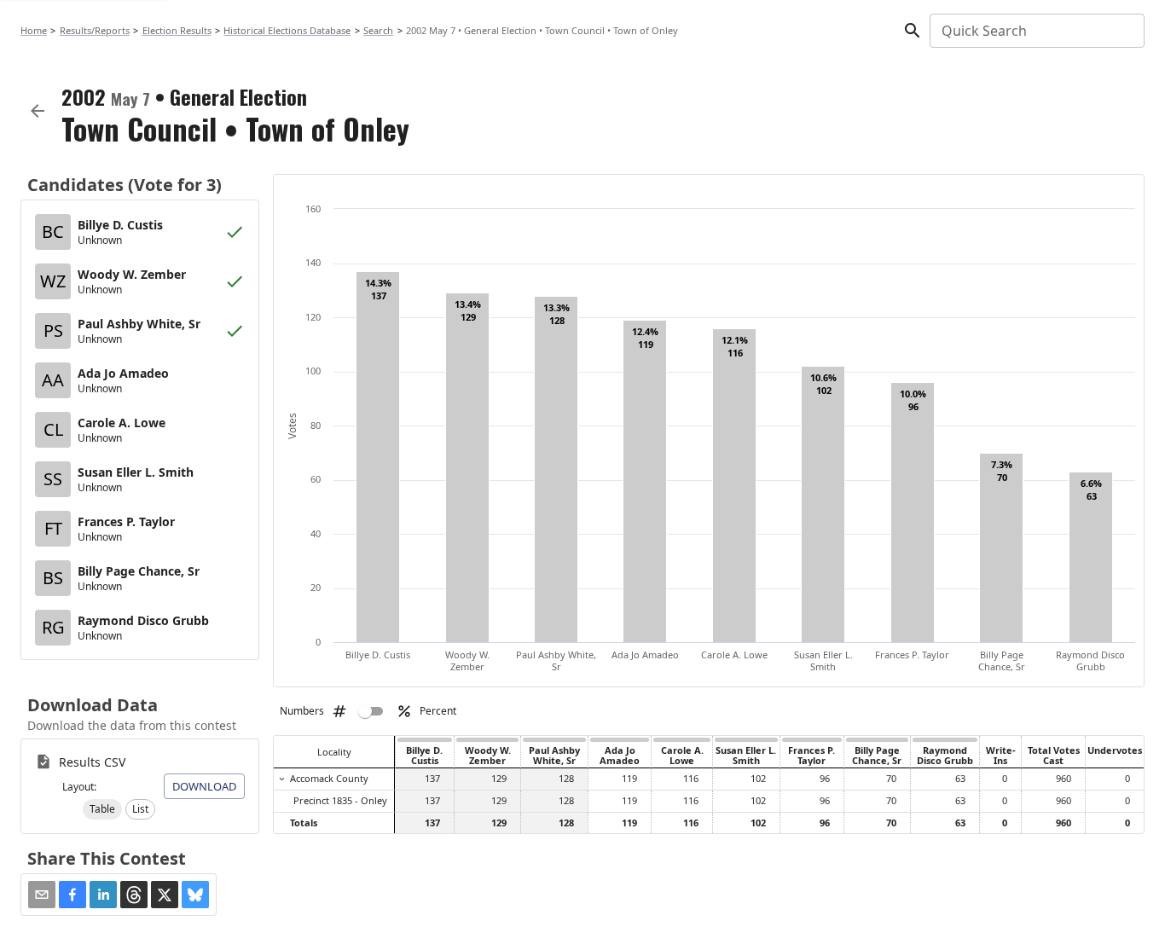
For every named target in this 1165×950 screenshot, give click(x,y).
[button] (102, 809)
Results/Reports (95, 30)
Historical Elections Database (287, 30)
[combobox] (1036, 31)
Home (33, 30)
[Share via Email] (41, 894)
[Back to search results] (37, 111)
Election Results (177, 30)
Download (204, 786)
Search (378, 30)
